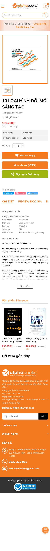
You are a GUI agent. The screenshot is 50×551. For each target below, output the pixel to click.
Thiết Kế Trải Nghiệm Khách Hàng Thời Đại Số (12, 341)
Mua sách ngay (27, 155)
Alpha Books (36, 480)
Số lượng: (6, 145)
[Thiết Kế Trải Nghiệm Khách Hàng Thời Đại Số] (13, 322)
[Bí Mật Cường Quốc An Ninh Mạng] (37, 322)
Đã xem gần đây (16, 356)
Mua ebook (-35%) (25, 165)
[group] (25, 59)
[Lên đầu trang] (45, 538)
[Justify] (44, 15)
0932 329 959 (18, 461)
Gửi (43, 416)
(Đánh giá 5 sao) (11, 117)
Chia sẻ (9, 193)
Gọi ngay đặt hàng (27, 174)
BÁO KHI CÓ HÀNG (25, 181)
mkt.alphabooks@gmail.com (24, 468)
